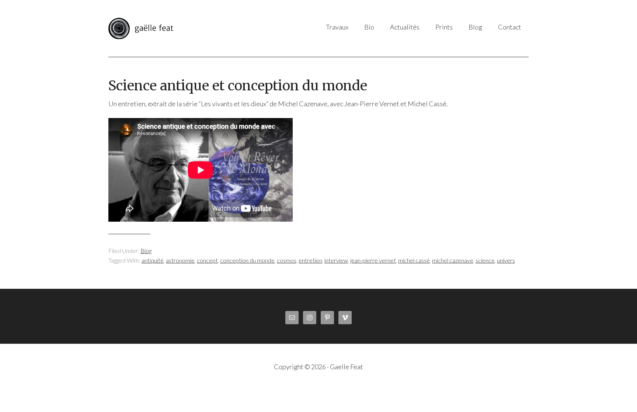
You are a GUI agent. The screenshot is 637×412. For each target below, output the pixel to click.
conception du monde (247, 260)
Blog (146, 250)
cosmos (286, 260)
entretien (310, 260)
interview (336, 260)
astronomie (180, 260)
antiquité (153, 260)
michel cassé (414, 260)
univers (506, 260)
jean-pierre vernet (373, 260)
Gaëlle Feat (181, 28)
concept (207, 260)
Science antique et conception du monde (237, 85)
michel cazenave (452, 260)
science (485, 260)
